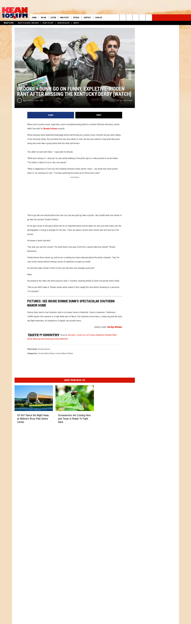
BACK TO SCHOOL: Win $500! (28, 23)
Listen (53, 18)
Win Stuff (64, 18)
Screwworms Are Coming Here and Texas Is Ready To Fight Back (74, 419)
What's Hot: (9, 23)
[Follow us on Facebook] (136, 17)
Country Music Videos (64, 353)
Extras (76, 18)
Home (34, 18)
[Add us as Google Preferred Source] (129, 17)
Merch (76, 23)
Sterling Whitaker (114, 327)
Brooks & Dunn (50, 128)
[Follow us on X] (142, 17)
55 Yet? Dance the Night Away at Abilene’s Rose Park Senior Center (33, 419)
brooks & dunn (44, 349)
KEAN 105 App (48, 23)
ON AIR (43, 18)
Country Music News (46, 353)
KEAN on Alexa (64, 23)
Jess (24, 100)
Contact (87, 18)
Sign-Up (98, 18)
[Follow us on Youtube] (149, 17)
